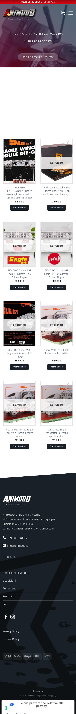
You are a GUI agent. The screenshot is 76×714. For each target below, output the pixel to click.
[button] (63, 13)
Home (15, 34)
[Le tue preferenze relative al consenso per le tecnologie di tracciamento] (6, 707)
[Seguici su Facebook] (6, 617)
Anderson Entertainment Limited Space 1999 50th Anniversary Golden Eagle (56, 191)
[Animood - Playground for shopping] (20, 13)
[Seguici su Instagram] (12, 617)
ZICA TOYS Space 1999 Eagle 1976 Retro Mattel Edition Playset (56, 274)
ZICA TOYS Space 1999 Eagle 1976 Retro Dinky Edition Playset (19, 274)
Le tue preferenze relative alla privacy (41, 704)
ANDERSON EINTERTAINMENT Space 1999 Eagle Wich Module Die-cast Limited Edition (19, 193)
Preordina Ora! (19, 207)
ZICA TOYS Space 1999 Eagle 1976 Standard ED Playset (19, 353)
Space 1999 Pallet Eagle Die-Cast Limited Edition (56, 351)
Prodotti (26, 34)
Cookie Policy (11, 639)
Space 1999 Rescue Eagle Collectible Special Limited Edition (19, 433)
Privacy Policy (11, 631)
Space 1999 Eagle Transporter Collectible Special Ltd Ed (56, 433)
